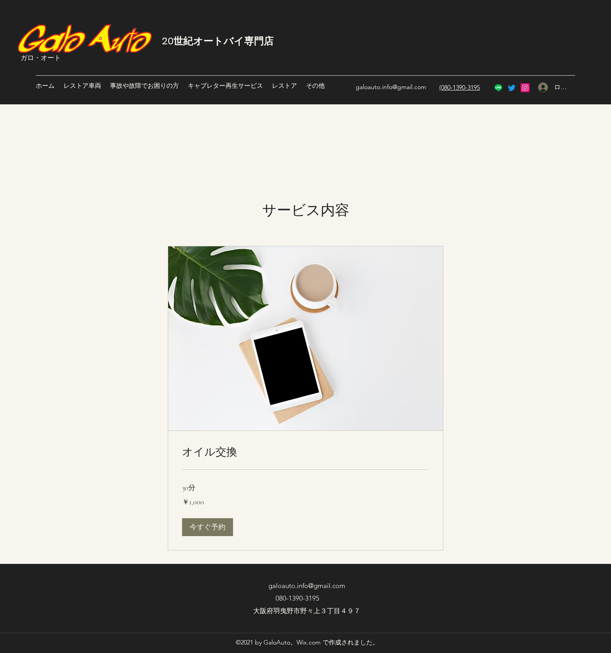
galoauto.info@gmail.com (391, 87)
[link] (305, 452)
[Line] (498, 87)
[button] (207, 527)
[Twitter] (511, 87)
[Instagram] (525, 87)
